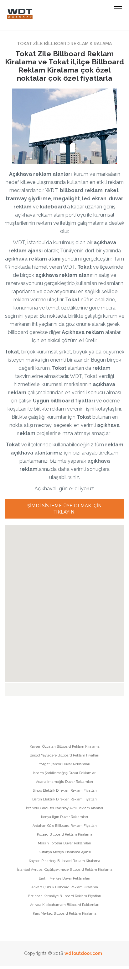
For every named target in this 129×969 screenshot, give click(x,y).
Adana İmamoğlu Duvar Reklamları (64, 782)
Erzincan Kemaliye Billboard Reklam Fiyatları (64, 896)
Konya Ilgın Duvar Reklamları (64, 817)
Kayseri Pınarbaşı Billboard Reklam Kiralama (64, 861)
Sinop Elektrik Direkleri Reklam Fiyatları (65, 791)
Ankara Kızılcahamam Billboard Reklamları (64, 905)
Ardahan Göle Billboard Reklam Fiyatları (65, 826)
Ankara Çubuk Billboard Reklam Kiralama (64, 887)
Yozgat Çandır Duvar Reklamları (64, 764)
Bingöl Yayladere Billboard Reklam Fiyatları (64, 755)
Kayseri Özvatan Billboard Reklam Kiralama (65, 747)
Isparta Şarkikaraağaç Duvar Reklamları (64, 773)
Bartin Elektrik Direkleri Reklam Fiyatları (64, 799)
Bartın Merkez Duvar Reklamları (64, 878)
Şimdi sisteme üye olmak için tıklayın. (64, 509)
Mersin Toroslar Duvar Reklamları (64, 843)
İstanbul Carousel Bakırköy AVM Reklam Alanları (64, 808)
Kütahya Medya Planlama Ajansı (65, 852)
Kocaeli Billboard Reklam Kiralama (64, 834)
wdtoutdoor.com (83, 953)
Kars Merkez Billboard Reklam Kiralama (64, 914)
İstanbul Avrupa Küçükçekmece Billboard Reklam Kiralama (64, 870)
